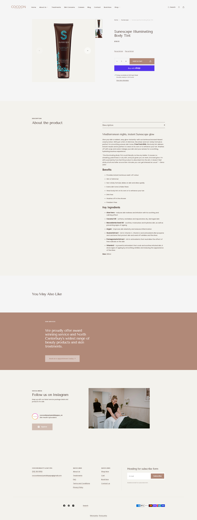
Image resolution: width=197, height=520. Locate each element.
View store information (122, 80)
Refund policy (94, 515)
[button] (171, 7)
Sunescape (124, 20)
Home (116, 20)
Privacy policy (103, 515)
